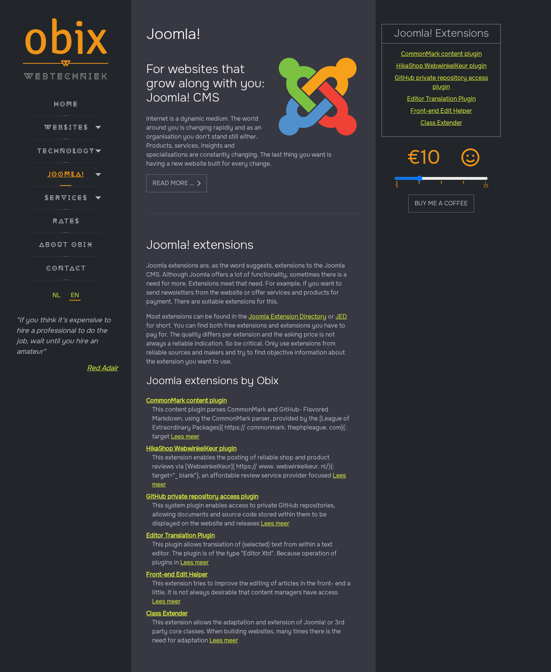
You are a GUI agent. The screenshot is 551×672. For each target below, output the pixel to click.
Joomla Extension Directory (287, 316)
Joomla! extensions (199, 245)
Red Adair (102, 368)
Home (65, 104)
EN (75, 295)
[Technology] (96, 151)
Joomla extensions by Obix (212, 381)
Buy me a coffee (441, 203)
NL (56, 295)
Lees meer (185, 436)
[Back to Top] (541, 661)
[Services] (96, 198)
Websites (65, 127)
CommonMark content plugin (186, 400)
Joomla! (65, 174)
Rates (65, 221)
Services (65, 198)
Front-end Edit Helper (177, 574)
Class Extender (167, 613)
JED (341, 316)
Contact (66, 268)
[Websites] (96, 127)
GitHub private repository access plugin (202, 496)
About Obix (66, 245)
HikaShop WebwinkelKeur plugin (191, 448)
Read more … (173, 183)
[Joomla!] (96, 174)
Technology (65, 151)
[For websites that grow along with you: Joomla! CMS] (318, 96)
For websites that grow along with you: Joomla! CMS (205, 83)
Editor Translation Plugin (180, 535)
